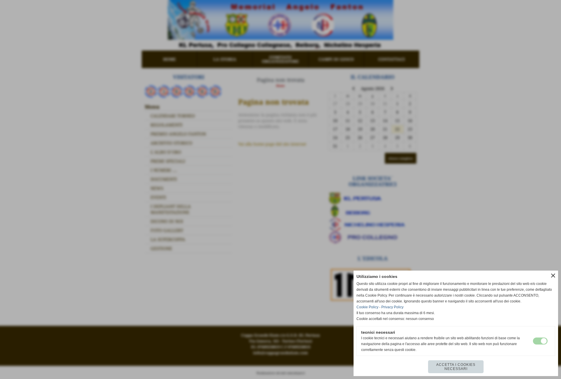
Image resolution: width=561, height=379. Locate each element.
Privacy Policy (392, 307)
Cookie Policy (367, 307)
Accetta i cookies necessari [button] (455, 367)
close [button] (553, 275)
